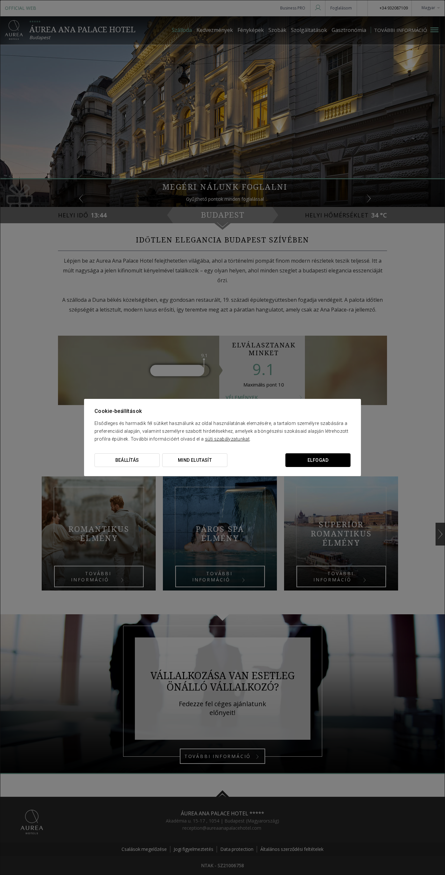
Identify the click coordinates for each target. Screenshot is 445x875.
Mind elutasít (195, 460)
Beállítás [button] (127, 460)
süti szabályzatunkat (227, 439)
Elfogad (318, 460)
